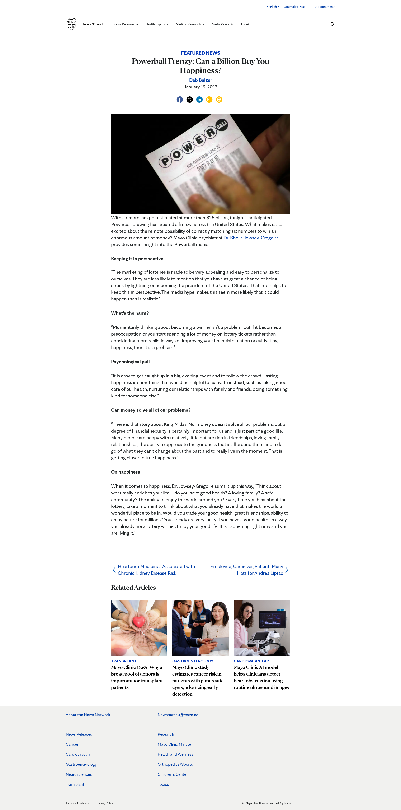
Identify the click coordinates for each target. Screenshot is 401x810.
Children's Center (173, 774)
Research (166, 734)
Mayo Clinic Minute (174, 744)
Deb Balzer (200, 80)
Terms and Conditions (77, 803)
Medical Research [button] (188, 24)
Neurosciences (79, 774)
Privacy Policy (105, 803)
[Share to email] (210, 99)
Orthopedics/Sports (175, 764)
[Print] (219, 99)
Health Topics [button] (155, 24)
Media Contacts (223, 24)
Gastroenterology (81, 764)
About (244, 24)
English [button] (272, 7)
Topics (163, 784)
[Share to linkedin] (200, 99)
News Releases (79, 734)
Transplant (75, 784)
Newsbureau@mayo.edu (179, 714)
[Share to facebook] (180, 99)
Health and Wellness (175, 754)
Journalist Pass (294, 7)
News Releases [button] (124, 24)
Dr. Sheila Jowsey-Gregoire (251, 238)
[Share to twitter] (190, 99)
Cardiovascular (79, 754)
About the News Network (88, 714)
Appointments (325, 7)
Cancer (72, 744)
